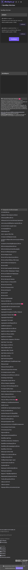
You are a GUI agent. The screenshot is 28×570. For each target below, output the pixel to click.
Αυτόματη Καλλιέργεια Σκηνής (8, 236)
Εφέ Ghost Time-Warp (6, 342)
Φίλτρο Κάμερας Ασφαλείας (8, 383)
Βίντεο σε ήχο (4, 295)
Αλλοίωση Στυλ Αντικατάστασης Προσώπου (12, 220)
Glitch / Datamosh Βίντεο (7, 394)
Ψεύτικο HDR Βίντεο (6, 301)
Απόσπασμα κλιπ (5, 231)
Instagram (3, 549)
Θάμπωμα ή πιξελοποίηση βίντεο (9, 468)
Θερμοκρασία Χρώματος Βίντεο (9, 476)
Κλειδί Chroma (4, 405)
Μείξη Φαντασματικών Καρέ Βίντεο (10, 416)
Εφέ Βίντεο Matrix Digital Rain (8, 331)
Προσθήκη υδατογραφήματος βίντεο (10, 446)
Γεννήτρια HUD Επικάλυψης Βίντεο (9, 386)
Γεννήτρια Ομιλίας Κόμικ (7, 388)
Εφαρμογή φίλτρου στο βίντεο (8, 328)
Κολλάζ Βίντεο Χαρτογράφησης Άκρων (11, 407)
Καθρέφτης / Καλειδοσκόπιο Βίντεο (10, 402)
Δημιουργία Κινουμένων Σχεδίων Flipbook (11, 312)
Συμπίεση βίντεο (5, 465)
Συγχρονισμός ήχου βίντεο (7, 462)
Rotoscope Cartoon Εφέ (7, 451)
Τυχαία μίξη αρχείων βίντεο (8, 479)
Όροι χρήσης (25, 562)
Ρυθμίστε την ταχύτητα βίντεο (8, 454)
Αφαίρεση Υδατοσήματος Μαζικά (9, 215)
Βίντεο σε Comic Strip (6, 284)
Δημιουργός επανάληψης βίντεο (9, 323)
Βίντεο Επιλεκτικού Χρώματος (8, 262)
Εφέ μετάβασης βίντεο (6, 347)
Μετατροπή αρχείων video (7, 421)
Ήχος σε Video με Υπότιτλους (9, 399)
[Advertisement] (14, 58)
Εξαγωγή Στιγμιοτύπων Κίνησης (9, 369)
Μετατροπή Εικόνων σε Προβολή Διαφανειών (12, 424)
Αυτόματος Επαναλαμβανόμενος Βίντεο (11, 243)
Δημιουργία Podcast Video (8, 314)
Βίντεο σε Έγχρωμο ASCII (7, 287)
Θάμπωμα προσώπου (6, 470)
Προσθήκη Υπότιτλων (6, 449)
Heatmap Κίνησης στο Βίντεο (8, 396)
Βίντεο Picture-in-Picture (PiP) (8, 281)
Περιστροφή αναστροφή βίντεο (9, 435)
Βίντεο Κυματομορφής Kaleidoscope (10, 268)
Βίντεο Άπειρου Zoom (6, 254)
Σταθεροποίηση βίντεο (6, 457)
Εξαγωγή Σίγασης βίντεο (7, 366)
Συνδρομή (3, 540)
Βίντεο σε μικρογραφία (6, 298)
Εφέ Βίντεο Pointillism (6, 336)
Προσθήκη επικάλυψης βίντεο (8, 443)
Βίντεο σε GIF (4, 292)
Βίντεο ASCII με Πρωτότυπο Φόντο (9, 257)
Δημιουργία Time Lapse (7, 320)
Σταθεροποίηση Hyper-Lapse (8, 460)
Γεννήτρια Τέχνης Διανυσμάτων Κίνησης (11, 391)
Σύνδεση (3, 553)
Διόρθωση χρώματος (6, 325)
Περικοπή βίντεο (5, 432)
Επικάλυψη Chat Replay (7, 377)
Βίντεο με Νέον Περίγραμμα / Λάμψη (10, 271)
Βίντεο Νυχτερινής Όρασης (8, 279)
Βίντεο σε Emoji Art (6, 290)
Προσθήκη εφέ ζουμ (6, 438)
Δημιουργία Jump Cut (6, 309)
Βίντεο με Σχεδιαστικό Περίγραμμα (9, 273)
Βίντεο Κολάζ (4, 265)
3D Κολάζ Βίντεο (5, 212)
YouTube (3, 551)
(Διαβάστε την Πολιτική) (20, 566)
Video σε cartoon (5, 484)
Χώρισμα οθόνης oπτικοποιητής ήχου (10, 487)
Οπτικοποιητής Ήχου (6, 429)
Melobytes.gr (9, 2)
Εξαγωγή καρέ (4, 364)
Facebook (3, 548)
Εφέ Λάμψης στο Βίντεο (7, 345)
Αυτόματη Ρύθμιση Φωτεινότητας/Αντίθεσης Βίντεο (12, 240)
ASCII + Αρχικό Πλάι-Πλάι (7, 234)
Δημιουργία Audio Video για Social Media (12, 303)
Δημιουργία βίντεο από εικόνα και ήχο (10, 306)
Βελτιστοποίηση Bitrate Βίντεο (8, 246)
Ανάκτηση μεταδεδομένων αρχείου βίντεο (11, 223)
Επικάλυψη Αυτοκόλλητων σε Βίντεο (10, 375)
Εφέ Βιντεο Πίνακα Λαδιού (7, 334)
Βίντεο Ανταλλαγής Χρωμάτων (9, 251)
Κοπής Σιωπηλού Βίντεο (7, 410)
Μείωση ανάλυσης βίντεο (7, 418)
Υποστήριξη (4, 542)
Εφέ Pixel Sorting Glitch (7, 358)
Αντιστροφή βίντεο (6, 228)
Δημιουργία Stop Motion (7, 317)
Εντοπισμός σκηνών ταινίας (8, 372)
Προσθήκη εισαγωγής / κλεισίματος (10, 440)
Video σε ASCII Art (5, 481)
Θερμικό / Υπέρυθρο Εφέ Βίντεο (9, 473)
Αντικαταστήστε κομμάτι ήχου (8, 225)
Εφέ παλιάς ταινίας (5, 355)
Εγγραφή (3, 555)
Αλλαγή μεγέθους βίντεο (7, 217)
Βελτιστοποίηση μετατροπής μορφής (10, 249)
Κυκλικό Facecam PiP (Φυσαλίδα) (9, 413)
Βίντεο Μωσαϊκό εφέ (6, 276)
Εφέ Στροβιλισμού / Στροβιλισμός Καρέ (10, 361)
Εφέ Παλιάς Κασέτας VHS (7, 353)
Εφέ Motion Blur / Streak (7, 350)
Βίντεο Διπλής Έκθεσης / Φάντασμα (10, 260)
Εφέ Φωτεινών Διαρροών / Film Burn (10, 339)
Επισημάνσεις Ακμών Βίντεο (8, 380)
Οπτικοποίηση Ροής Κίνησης (8, 427)
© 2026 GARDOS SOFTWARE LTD (7, 529)
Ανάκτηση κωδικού (5, 557)
